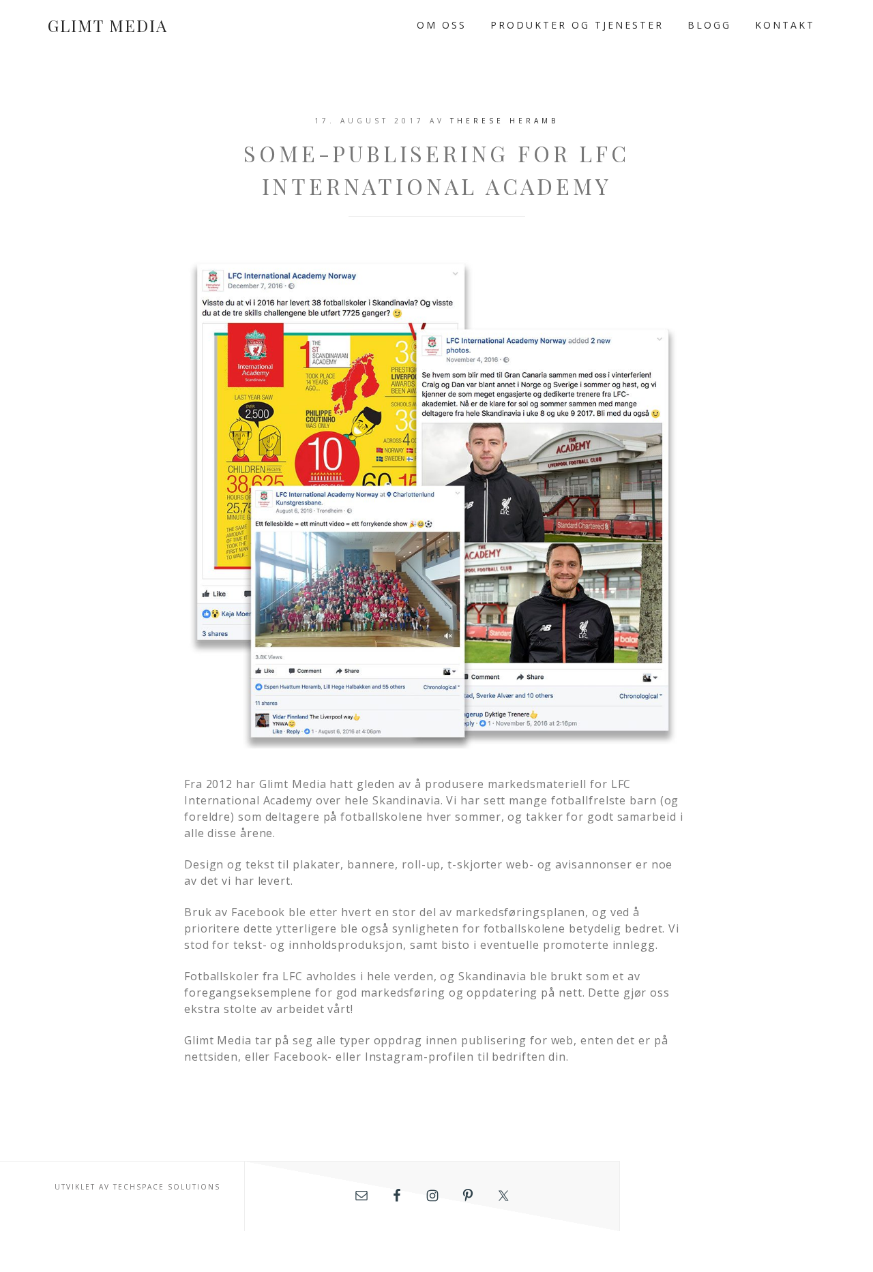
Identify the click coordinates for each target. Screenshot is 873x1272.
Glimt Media (108, 25)
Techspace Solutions (166, 1187)
